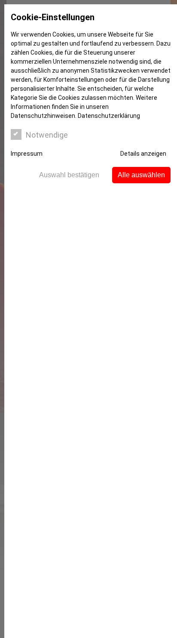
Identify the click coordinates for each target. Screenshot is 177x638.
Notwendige (47, 134)
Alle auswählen (141, 175)
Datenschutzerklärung (109, 115)
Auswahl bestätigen (69, 175)
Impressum (27, 153)
